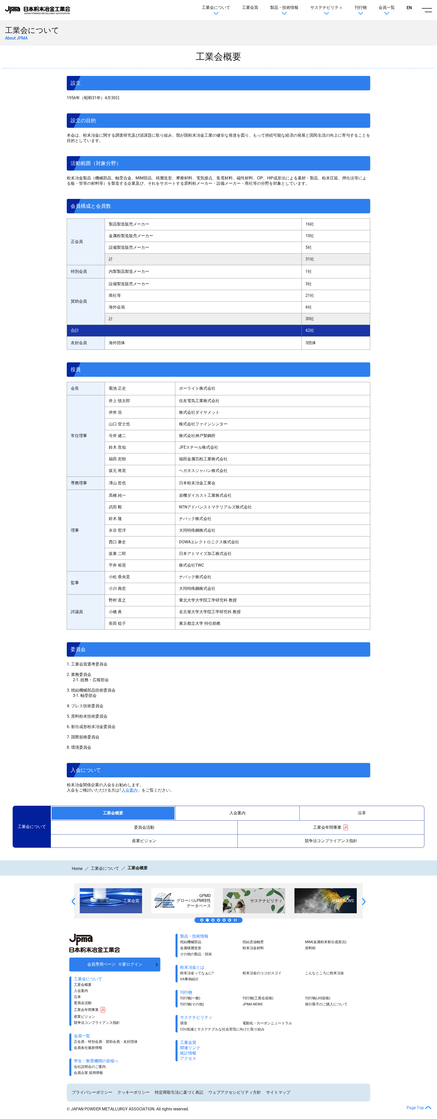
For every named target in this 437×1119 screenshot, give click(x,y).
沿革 (362, 813)
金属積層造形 (190, 948)
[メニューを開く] (427, 10)
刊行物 (361, 7)
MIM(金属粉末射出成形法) (325, 942)
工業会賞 (250, 7)
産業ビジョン (144, 840)
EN (409, 7)
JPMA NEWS (224, 920)
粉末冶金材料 (253, 948)
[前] (73, 901)
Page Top (415, 1107)
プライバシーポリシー (92, 1092)
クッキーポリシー (133, 1092)
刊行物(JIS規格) (317, 998)
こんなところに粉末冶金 (324, 973)
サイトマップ (278, 1092)
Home (77, 868)
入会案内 (129, 790)
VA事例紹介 (189, 979)
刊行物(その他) (192, 1004)
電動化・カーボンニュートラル (267, 1023)
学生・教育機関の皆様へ (96, 1061)
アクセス (188, 1058)
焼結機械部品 (190, 942)
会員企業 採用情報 (88, 1073)
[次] (363, 901)
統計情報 (188, 1053)
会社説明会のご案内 (90, 1067)
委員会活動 (144, 827)
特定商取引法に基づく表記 (179, 1092)
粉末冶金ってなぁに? (197, 973)
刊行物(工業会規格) (258, 998)
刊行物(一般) (190, 998)
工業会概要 (113, 813)
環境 (183, 1023)
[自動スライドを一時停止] (235, 920)
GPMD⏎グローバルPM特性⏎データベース (212, 920)
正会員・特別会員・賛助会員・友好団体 (106, 1042)
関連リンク (229, 920)
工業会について (216, 7)
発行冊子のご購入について (326, 1004)
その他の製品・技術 (196, 954)
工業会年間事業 (327, 827)
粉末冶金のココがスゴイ (262, 973)
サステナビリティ (326, 7)
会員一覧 (387, 7)
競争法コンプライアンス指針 (331, 840)
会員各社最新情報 (88, 1048)
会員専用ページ (114, 964)
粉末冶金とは (192, 967)
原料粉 (310, 948)
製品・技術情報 (284, 7)
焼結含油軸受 (253, 942)
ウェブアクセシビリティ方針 (234, 1092)
